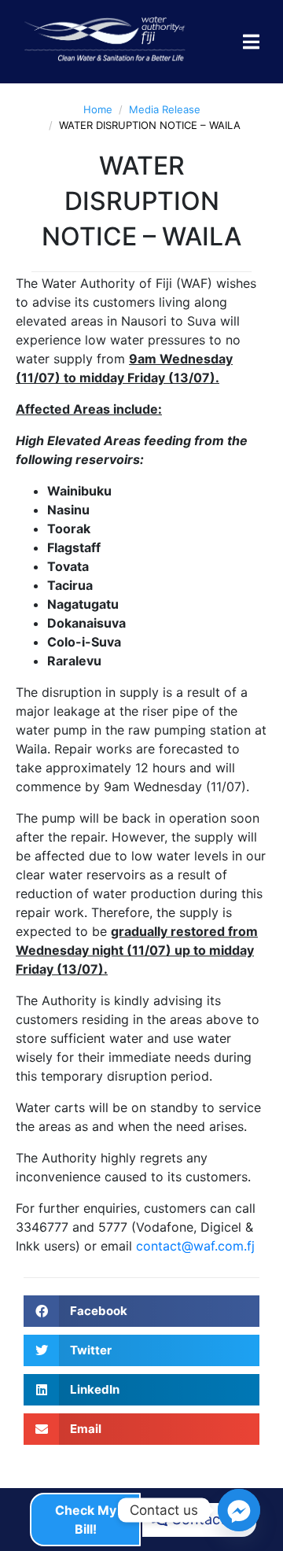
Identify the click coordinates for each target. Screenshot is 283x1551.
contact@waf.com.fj (195, 1246)
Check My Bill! (85, 1519)
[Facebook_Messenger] (239, 1510)
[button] (141, 1311)
